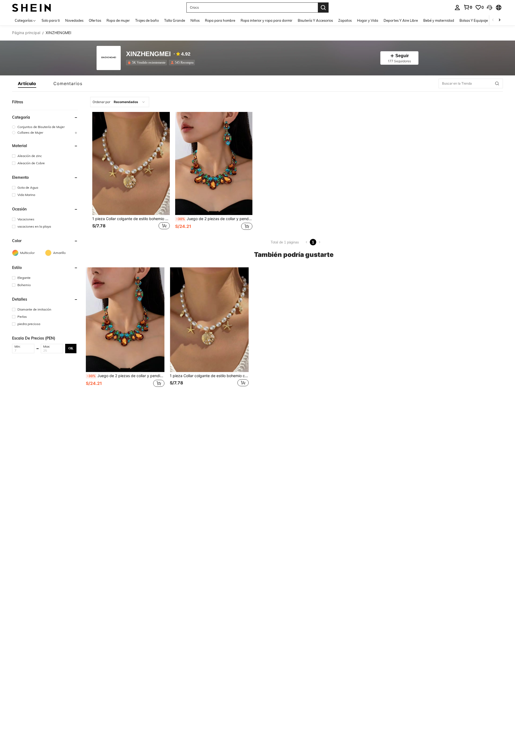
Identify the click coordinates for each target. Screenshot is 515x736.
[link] (467, 7)
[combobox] (119, 102)
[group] (45, 127)
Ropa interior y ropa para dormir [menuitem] (266, 20)
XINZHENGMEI (148, 54)
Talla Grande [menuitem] (174, 20)
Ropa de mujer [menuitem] (118, 20)
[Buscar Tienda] (497, 83)
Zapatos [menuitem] (345, 20)
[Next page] (319, 242)
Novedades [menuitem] (74, 20)
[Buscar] (323, 7)
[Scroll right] (499, 20)
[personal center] (457, 7)
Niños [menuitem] (195, 20)
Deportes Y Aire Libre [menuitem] (401, 20)
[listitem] (147, 62)
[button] (489, 7)
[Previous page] (306, 242)
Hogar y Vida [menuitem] (367, 20)
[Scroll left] (493, 20)
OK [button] (70, 348)
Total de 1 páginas (285, 242)
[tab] (27, 83)
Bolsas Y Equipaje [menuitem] (473, 20)
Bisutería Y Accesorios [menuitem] (315, 20)
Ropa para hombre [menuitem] (220, 20)
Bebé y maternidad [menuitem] (438, 20)
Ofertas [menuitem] (95, 20)
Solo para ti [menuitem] (51, 20)
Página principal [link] (26, 33)
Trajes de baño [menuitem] (147, 20)
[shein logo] (31, 7)
